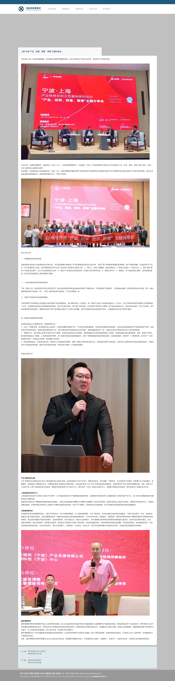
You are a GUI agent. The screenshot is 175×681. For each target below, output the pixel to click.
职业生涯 (93, 9)
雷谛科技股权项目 (34, 660)
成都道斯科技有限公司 (99, 676)
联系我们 (107, 9)
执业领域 (52, 9)
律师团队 (66, 9)
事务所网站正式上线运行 (37, 651)
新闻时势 (79, 9)
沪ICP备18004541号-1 (48, 676)
